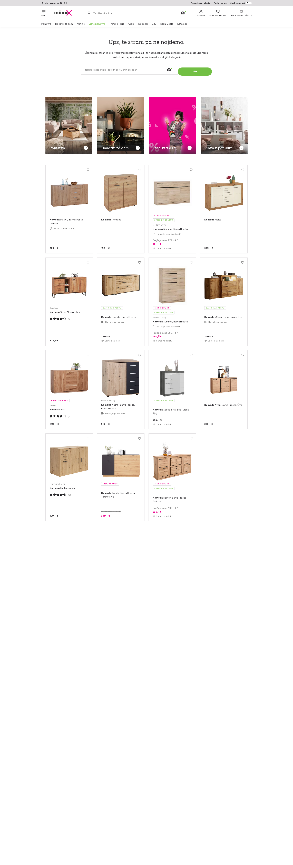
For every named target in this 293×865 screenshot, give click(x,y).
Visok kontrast (237, 3)
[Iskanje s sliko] (183, 13)
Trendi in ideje (116, 23)
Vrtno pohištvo (97, 23)
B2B (154, 23)
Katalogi (182, 23)
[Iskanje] (89, 13)
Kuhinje (81, 23)
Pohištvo (46, 23)
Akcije (131, 23)
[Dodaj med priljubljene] (88, 169)
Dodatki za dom (64, 23)
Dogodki (143, 23)
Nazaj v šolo (166, 23)
